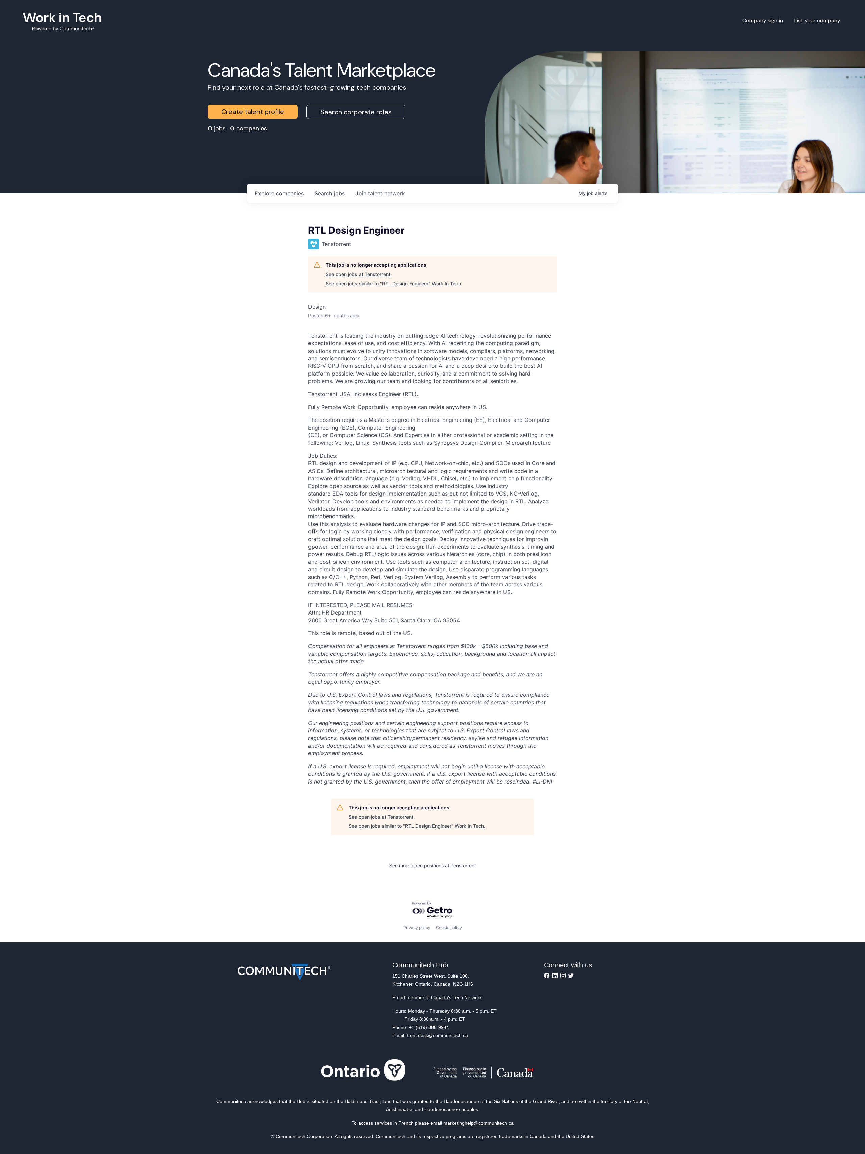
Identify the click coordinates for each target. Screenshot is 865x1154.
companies (279, 193)
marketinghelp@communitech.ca (478, 1123)
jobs (330, 193)
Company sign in (762, 20)
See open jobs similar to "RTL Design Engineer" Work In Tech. (394, 283)
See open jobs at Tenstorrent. (359, 274)
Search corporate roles (356, 111)
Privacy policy (416, 927)
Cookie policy (449, 927)
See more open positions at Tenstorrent (432, 865)
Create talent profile (252, 111)
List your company (817, 20)
